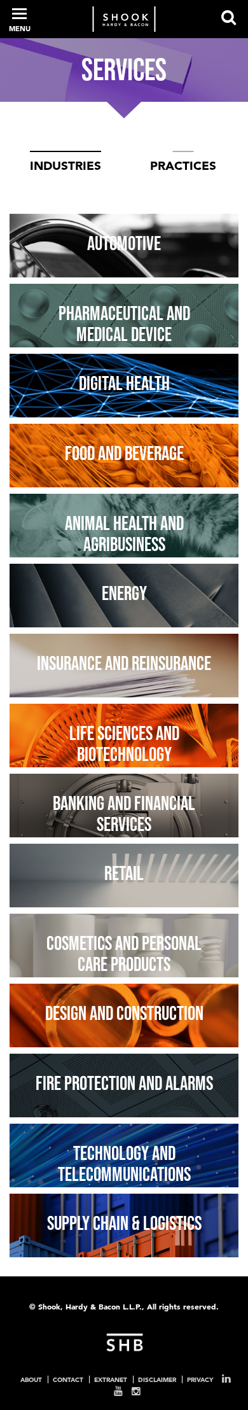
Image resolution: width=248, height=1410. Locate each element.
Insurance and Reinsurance (124, 663)
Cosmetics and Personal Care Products (124, 953)
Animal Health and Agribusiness (124, 533)
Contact (68, 1379)
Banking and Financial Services (124, 813)
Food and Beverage (124, 453)
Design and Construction (124, 1013)
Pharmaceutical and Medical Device (124, 324)
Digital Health (124, 383)
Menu (20, 28)
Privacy (200, 1379)
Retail (124, 873)
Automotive (124, 243)
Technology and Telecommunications (124, 1163)
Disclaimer (157, 1379)
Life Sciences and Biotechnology (124, 743)
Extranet (110, 1379)
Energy (124, 593)
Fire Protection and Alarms (124, 1083)
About (31, 1379)
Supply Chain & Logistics (124, 1223)
